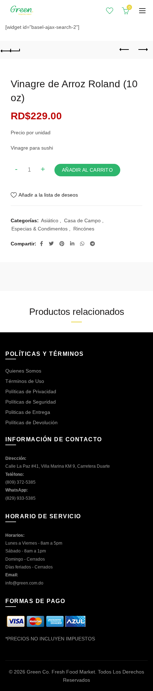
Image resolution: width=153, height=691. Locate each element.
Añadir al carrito (87, 170)
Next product (142, 50)
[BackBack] (11, 50)
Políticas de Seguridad (30, 402)
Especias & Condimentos (39, 229)
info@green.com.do (24, 583)
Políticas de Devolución (31, 422)
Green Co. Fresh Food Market (61, 672)
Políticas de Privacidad (30, 391)
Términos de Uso (24, 381)
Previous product (124, 50)
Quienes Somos (23, 371)
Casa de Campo (82, 220)
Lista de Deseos (109, 10)
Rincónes (83, 229)
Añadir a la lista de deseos (48, 195)
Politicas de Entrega (27, 412)
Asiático (49, 220)
